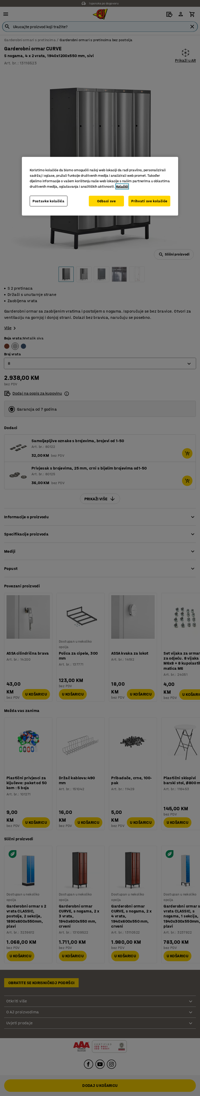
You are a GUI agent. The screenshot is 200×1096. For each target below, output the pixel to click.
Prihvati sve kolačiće (149, 201)
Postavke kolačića (49, 201)
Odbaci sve (106, 201)
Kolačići (122, 186)
